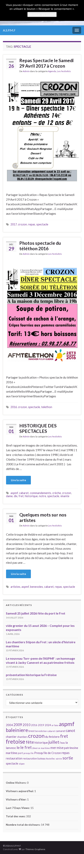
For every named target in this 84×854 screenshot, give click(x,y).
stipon (22, 763)
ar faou (55, 725)
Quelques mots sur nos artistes (42, 517)
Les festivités (64, 71)
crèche (56, 493)
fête (30, 742)
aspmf (14, 493)
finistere (54, 736)
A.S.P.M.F (9, 30)
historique (31, 496)
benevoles (36, 586)
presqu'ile (28, 753)
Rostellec (50, 758)
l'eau (62, 742)
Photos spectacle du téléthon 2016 (40, 245)
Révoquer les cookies (42, 14)
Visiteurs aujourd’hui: (20, 791)
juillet (53, 742)
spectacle (42, 224)
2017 (14, 224)
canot (70, 730)
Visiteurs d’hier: (16, 799)
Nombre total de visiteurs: (23, 824)
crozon (22, 224)
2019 (41, 725)
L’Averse (36, 748)
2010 (26, 725)
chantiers (22, 736)
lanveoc (11, 747)
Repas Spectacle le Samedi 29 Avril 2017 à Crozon (46, 63)
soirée (59, 758)
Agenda (52, 71)
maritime (45, 748)
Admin (26, 71)
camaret (60, 731)
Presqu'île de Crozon (47, 753)
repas (31, 224)
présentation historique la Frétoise (31, 675)
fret (21, 496)
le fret (26, 747)
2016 (14, 407)
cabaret (24, 493)
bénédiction (41, 731)
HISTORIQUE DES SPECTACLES (38, 428)
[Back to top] (75, 845)
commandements (40, 493)
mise (60, 747)
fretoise (15, 741)
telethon (46, 407)
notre (42, 496)
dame (9, 496)
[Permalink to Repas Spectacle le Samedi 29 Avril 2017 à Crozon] (42, 132)
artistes (15, 586)
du (46, 736)
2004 (9, 725)
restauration (14, 758)
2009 (17, 725)
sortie (68, 758)
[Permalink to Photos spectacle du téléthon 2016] (42, 315)
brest (32, 731)
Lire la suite (18, 480)
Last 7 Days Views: (18, 807)
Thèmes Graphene (35, 849)
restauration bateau (34, 758)
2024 (48, 725)
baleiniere (17, 730)
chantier (11, 736)
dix (15, 496)
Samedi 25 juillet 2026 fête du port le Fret (35, 613)
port (20, 753)
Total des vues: (16, 816)
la (66, 742)
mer (53, 747)
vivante (64, 496)
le (18, 747)
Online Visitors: (16, 782)
